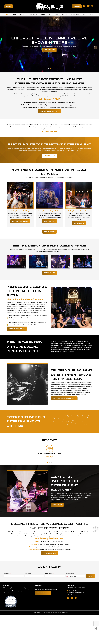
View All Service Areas (49, 553)
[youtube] (89, 6)
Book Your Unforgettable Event (49, 111)
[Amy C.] (49, 448)
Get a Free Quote (49, 50)
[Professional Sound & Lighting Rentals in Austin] (71, 307)
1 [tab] (47, 462)
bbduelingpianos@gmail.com (76, 592)
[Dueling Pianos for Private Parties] (78, 195)
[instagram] (93, 6)
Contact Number (70, 573)
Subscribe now (57, 504)
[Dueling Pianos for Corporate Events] (49, 195)
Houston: (32, 547)
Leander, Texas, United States (76, 588)
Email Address (49, 573)
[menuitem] (7, 14)
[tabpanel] (49, 44)
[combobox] (67, 576)
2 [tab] (49, 462)
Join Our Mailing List (43, 593)
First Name (7, 573)
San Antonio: (33, 544)
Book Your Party (79, 223)
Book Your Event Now (49, 131)
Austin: (37, 541)
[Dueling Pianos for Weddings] (20, 195)
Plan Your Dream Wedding (20, 221)
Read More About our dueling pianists (64, 398)
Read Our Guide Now (49, 155)
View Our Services (49, 231)
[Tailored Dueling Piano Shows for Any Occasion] (27, 384)
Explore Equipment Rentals (17, 328)
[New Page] (11, 601)
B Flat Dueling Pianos (48, 613)
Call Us (8, 6)
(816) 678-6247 (73, 590)
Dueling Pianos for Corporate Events (49, 211)
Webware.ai (64, 613)
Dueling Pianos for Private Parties (79, 211)
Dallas (30, 549)
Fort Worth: (36, 549)
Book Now (77, 6)
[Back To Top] (96, 628)
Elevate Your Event (49, 221)
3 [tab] (51, 462)
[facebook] (85, 6)
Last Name (28, 573)
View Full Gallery (49, 272)
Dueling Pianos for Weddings (20, 211)
